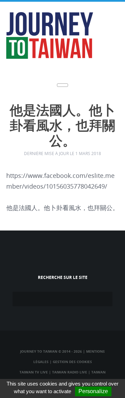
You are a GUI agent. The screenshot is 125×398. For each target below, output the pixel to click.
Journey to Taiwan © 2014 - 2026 (51, 351)
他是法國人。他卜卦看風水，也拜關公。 (62, 126)
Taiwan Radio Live (69, 372)
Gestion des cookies (72, 361)
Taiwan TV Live (33, 372)
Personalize (93, 391)
